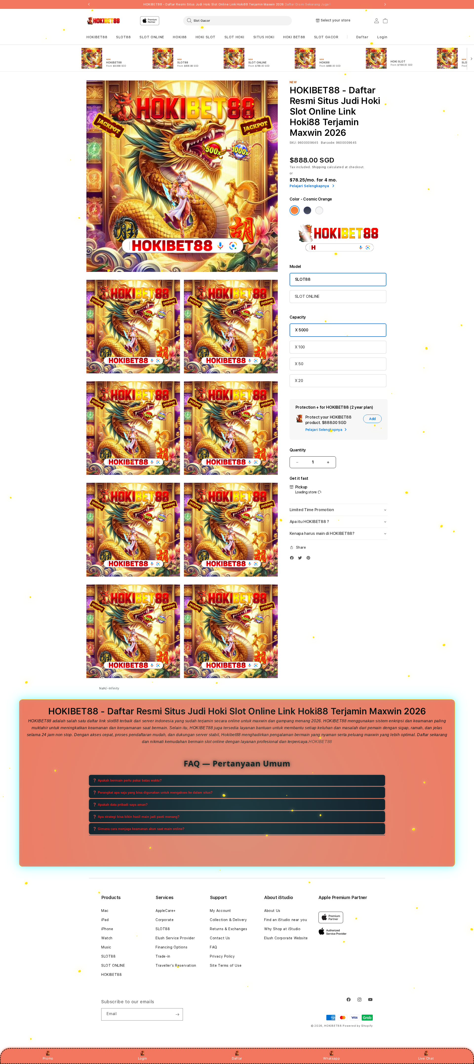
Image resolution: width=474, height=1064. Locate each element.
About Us (272, 911)
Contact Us (220, 938)
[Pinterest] (309, 558)
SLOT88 (123, 37)
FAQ (213, 947)
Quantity (298, 450)
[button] (96, 37)
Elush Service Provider (175, 938)
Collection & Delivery (228, 920)
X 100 (300, 347)
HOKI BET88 (294, 37)
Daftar (237, 1058)
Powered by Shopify (358, 1025)
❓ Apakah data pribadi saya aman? (120, 804)
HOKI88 (180, 37)
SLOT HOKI (234, 37)
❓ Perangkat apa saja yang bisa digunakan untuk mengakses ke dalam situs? (153, 792)
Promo (48, 1058)
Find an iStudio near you (285, 920)
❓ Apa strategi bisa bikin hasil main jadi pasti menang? (136, 817)
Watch (107, 938)
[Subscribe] (177, 1014)
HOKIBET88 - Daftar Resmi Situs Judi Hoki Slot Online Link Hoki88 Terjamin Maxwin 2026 (237, 4)
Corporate (165, 920)
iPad (105, 920)
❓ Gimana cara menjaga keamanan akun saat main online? (138, 829)
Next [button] (385, 4)
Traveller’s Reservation (176, 965)
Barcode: (328, 142)
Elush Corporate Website (286, 938)
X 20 (299, 380)
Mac (105, 911)
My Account (220, 911)
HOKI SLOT (206, 37)
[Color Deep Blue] (307, 210)
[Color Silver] (319, 210)
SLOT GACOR (326, 37)
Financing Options (171, 947)
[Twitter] (301, 558)
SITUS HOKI (264, 37)
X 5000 (301, 330)
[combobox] (237, 20)
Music (106, 947)
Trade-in (163, 956)
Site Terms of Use (225, 965)
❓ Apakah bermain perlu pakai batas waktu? (127, 780)
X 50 (299, 363)
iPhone (107, 929)
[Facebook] (293, 558)
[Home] (103, 20)
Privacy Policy (222, 956)
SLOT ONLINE (151, 37)
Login (142, 1058)
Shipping (319, 167)
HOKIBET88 (96, 37)
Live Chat (426, 1058)
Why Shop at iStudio (282, 929)
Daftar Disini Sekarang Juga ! (308, 4)
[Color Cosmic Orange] (294, 210)
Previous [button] (88, 4)
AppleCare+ (166, 911)
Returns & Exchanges (228, 929)
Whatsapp (331, 1058)
